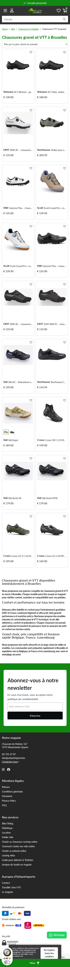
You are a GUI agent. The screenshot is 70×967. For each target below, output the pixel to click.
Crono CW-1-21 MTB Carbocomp (56, 440)
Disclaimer (7, 796)
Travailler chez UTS (11, 887)
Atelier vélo (7, 837)
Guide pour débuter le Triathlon (17, 860)
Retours (6, 787)
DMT (6, 149)
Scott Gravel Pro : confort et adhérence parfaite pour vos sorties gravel (55, 208)
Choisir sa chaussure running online (19, 841)
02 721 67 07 (9, 754)
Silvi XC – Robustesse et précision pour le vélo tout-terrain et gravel (20, 382)
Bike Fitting (7, 823)
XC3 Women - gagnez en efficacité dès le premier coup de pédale (23, 92)
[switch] (7, 962)
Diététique (7, 828)
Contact (6, 882)
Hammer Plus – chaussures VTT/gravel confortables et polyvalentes (21, 208)
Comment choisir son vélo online (18, 846)
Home (5, 28)
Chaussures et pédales (28, 28)
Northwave (43, 149)
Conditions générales (12, 791)
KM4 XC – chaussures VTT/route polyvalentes (21, 150)
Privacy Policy (9, 800)
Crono (40, 440)
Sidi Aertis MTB (49, 498)
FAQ (4, 805)
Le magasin (7, 891)
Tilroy (62, 956)
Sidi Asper (13, 440)
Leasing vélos (8, 855)
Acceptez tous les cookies (49, 953)
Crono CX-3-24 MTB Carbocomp (56, 556)
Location (6, 832)
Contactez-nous (10, 761)
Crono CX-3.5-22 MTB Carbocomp (22, 556)
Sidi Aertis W (14, 498)
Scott (40, 207)
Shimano (8, 91)
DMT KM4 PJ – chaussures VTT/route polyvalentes (55, 324)
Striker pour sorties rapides (59, 150)
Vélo (13, 28)
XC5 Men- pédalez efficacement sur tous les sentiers (57, 92)
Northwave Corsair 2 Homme (59, 382)
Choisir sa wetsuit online (14, 850)
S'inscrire (35, 715)
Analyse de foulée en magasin (17, 864)
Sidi (5, 382)
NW (5, 207)
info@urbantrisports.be (13, 758)
